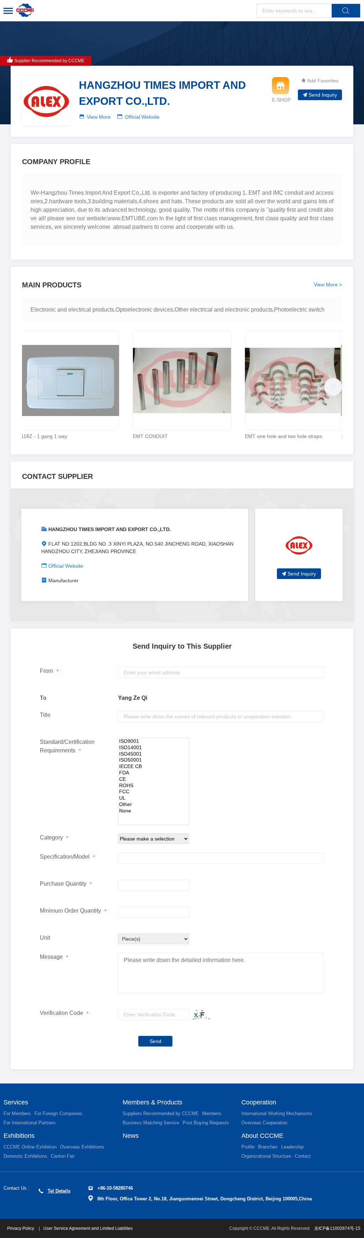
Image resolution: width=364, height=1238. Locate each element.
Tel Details (59, 1191)
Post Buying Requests (206, 1122)
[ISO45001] (153, 754)
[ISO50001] (153, 760)
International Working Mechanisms (276, 1113)
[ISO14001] (153, 748)
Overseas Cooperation (264, 1122)
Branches (268, 1147)
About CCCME (262, 1135)
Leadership (292, 1147)
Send (155, 1041)
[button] (331, 385)
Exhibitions (19, 1135)
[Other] (153, 804)
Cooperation (258, 1102)
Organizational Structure (266, 1156)
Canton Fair (63, 1156)
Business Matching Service (151, 1122)
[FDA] (153, 773)
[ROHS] (153, 786)
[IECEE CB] (153, 766)
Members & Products (152, 1102)
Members (211, 1113)
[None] (153, 811)
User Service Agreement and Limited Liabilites (88, 1228)
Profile (248, 1147)
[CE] (153, 779)
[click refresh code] (199, 1015)
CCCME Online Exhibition (30, 1147)
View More (99, 117)
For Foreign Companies (58, 1113)
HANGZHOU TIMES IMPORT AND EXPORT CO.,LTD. (109, 529)
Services (16, 1102)
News (131, 1135)
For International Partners (30, 1122)
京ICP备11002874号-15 (337, 1228)
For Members (17, 1113)
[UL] (153, 798)
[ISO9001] (153, 741)
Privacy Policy (21, 1228)
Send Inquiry (323, 95)
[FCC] (153, 792)
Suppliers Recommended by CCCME (161, 1113)
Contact (303, 1156)
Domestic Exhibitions (25, 1156)
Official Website (142, 117)
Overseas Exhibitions (82, 1147)
